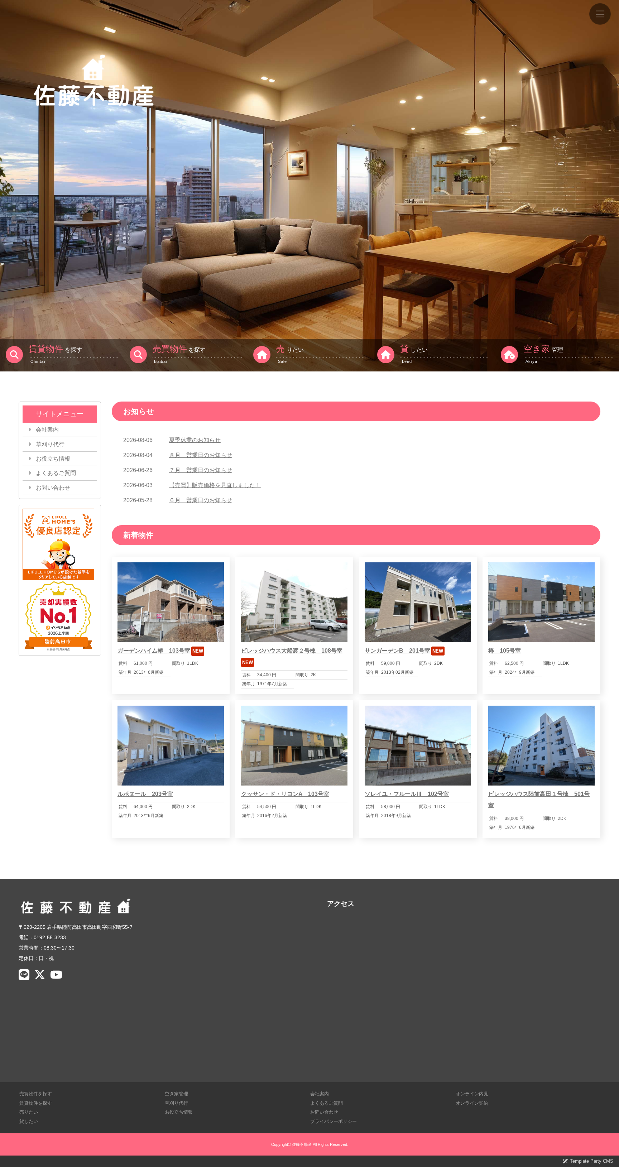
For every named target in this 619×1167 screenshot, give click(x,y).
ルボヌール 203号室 (145, 794)
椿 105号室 (504, 651)
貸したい (28, 1121)
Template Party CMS (591, 1161)
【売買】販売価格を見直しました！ (215, 485)
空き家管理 (176, 1093)
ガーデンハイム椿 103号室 (153, 651)
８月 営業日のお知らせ (200, 455)
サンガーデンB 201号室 (397, 651)
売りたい (28, 1112)
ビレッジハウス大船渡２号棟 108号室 (291, 651)
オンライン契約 (472, 1103)
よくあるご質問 (56, 473)
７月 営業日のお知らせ (200, 470)
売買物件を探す (35, 1093)
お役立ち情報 (53, 459)
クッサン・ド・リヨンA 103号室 (285, 794)
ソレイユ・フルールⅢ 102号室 (407, 794)
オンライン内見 (472, 1093)
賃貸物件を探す (35, 1103)
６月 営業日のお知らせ (200, 500)
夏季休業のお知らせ (195, 440)
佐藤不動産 (302, 1144)
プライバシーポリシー (333, 1121)
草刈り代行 (50, 444)
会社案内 (47, 430)
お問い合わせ (53, 488)
